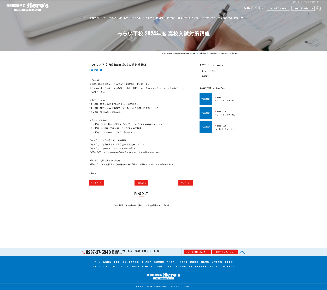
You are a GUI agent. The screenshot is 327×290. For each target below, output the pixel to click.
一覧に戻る (141, 182)
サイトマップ (228, 266)
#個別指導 (131, 205)
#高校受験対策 (153, 205)
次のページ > (185, 182)
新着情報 (92, 173)
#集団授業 (118, 205)
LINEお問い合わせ (302, 8)
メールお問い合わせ (279, 8)
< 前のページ (96, 182)
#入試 (166, 205)
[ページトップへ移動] (242, 252)
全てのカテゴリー (209, 71)
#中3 (141, 205)
